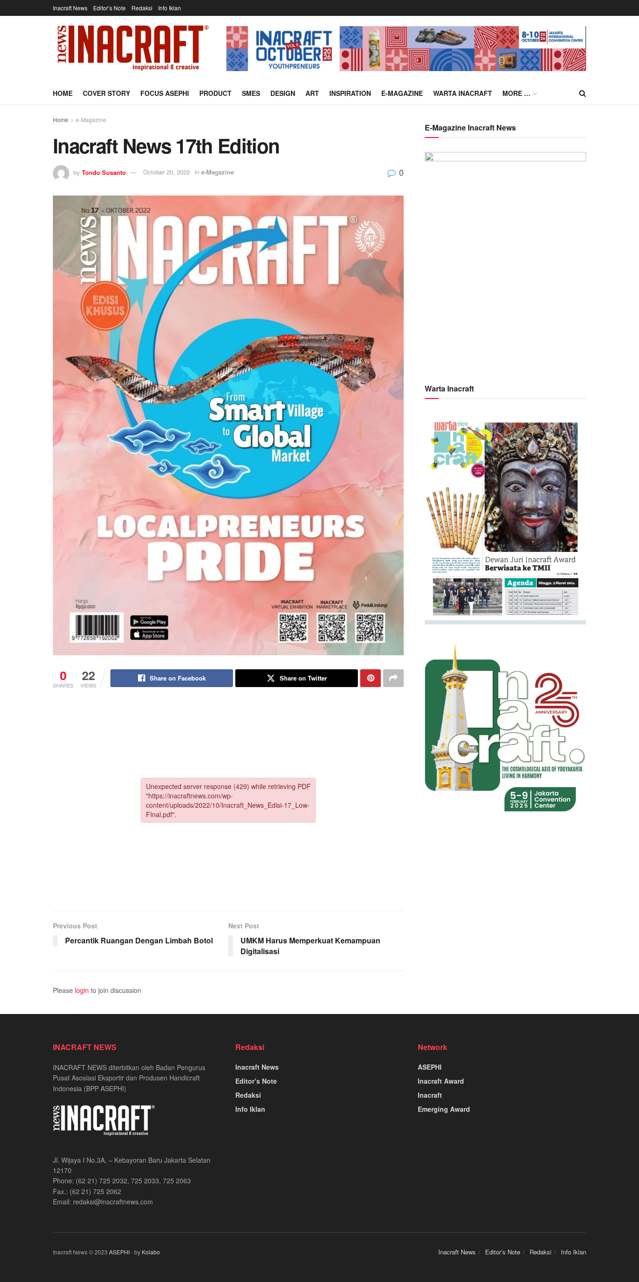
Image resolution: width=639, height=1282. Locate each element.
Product (215, 93)
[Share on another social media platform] (393, 678)
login (82, 990)
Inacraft (430, 1095)
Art (312, 93)
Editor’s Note (109, 8)
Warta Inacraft (462, 93)
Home (63, 93)
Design (282, 93)
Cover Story (106, 93)
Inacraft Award (441, 1081)
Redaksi (141, 8)
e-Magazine (402, 93)
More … (516, 93)
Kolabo (151, 1252)
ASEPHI (430, 1067)
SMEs (251, 93)
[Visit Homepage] (133, 49)
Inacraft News (70, 8)
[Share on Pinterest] (370, 678)
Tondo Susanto (104, 171)
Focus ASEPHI (164, 93)
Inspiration (350, 93)
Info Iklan (169, 8)
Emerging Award (444, 1109)
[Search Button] (582, 93)
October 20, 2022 (166, 171)
